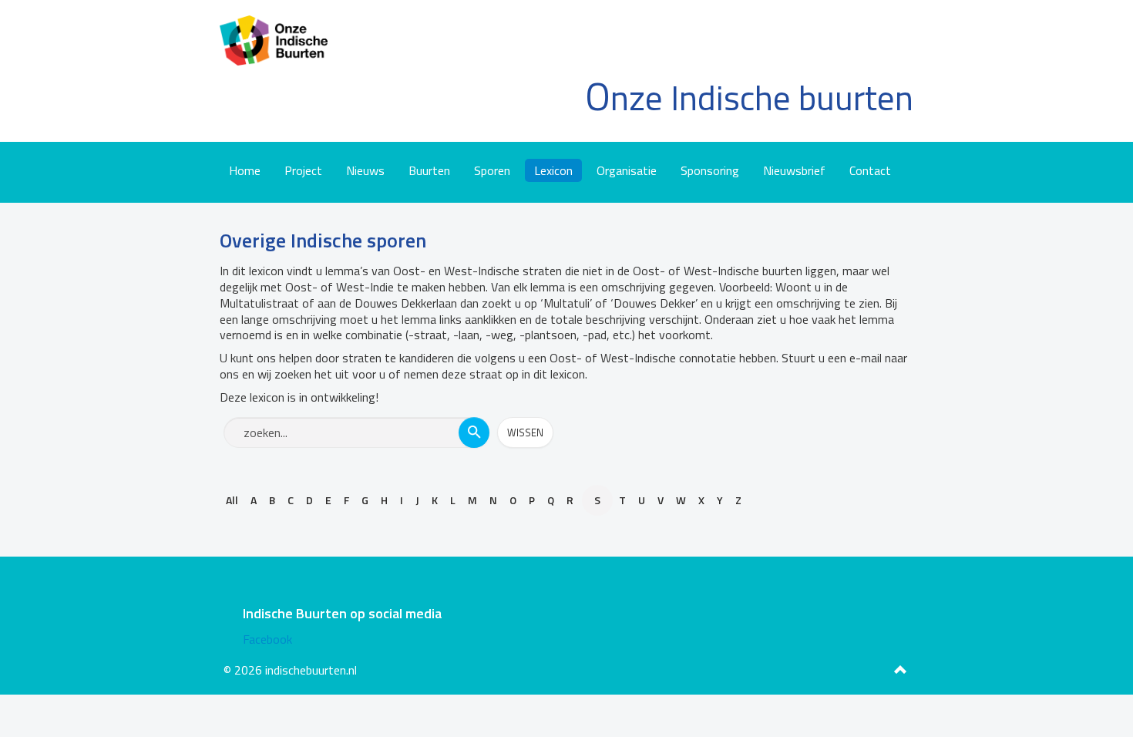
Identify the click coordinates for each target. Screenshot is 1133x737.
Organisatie (627, 170)
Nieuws (365, 170)
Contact (870, 170)
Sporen (492, 170)
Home (245, 170)
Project (303, 170)
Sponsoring (710, 170)
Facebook (267, 639)
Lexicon (553, 170)
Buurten (429, 170)
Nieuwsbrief (794, 170)
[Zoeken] (474, 432)
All (232, 500)
